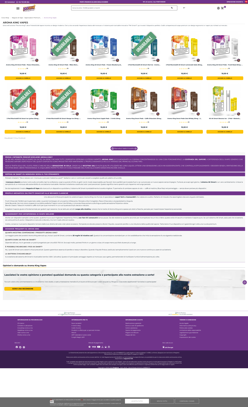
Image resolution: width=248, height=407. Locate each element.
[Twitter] (20, 347)
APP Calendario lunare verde (81, 335)
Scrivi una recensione (22, 289)
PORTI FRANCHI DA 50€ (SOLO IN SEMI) (94, 2)
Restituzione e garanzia (133, 323)
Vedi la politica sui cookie (76, 405)
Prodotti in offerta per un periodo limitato (85, 330)
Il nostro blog (76, 325)
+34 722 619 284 (23, 2)
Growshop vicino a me (25, 328)
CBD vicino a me (23, 332)
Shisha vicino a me (23, 335)
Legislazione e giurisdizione (189, 332)
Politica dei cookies (186, 328)
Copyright (183, 335)
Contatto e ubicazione (24, 325)
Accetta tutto (137, 401)
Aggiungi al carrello (23, 78)
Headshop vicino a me (24, 330)
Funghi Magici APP (78, 337)
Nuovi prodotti (76, 323)
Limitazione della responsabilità (190, 330)
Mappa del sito (130, 335)
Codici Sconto (76, 328)
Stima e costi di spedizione (134, 325)
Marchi (73, 332)
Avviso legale (184, 323)
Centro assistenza (131, 328)
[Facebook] (17, 347)
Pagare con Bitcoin (132, 332)
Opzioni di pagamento (133, 330)
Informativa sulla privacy (188, 325)
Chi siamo (20, 323)
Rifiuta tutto (162, 401)
